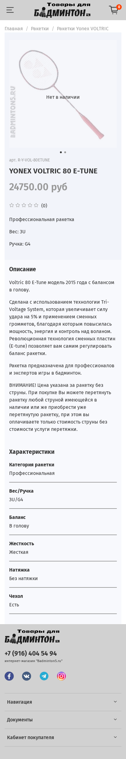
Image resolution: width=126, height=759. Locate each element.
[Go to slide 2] (65, 152)
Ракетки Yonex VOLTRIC (83, 28)
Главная (14, 28)
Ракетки (40, 28)
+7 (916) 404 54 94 (31, 653)
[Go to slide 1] (61, 152)
